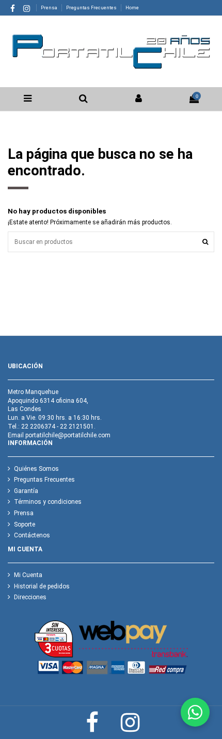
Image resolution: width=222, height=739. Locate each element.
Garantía (26, 491)
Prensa (49, 7)
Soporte (24, 524)
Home (132, 7)
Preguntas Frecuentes (92, 7)
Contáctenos (32, 535)
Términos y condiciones (48, 501)
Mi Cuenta (28, 575)
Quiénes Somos (36, 468)
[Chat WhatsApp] (195, 712)
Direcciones (30, 597)
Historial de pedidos (42, 586)
